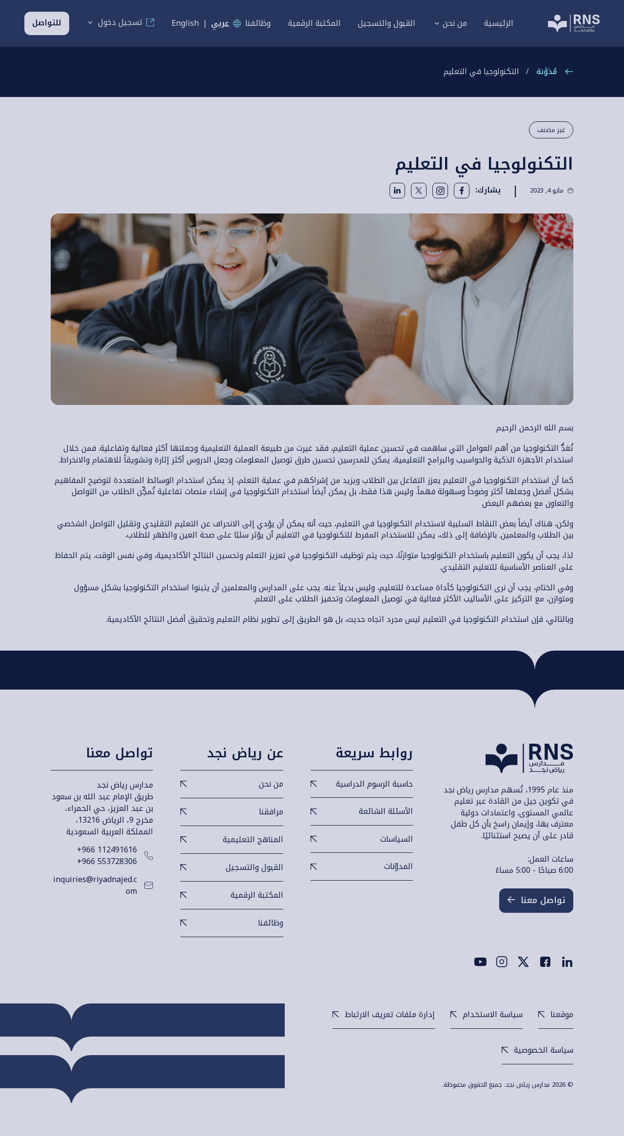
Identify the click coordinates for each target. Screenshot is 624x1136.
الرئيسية (498, 23)
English (185, 23)
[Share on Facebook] (461, 190)
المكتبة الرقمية (314, 23)
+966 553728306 (107, 861)
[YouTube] (480, 962)
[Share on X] (419, 190)
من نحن (455, 23)
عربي (220, 23)
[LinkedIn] (567, 962)
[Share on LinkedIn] (397, 190)
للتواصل (46, 23)
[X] (523, 962)
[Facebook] (545, 962)
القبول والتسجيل (386, 23)
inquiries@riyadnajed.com (95, 885)
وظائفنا (258, 23)
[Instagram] (440, 190)
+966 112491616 (107, 850)
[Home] (574, 23)
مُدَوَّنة (546, 71)
